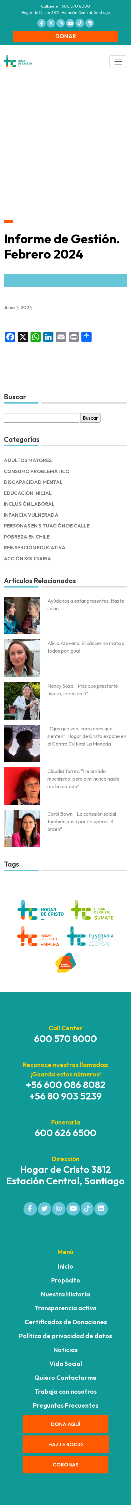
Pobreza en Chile (27, 537)
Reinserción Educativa (35, 548)
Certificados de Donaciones (65, 1322)
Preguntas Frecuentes (65, 1405)
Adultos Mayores (28, 460)
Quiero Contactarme (65, 1377)
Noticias (65, 1350)
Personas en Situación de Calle (47, 526)
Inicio (65, 1266)
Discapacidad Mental (33, 482)
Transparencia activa (66, 1308)
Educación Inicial (28, 493)
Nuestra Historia (65, 1294)
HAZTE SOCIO (65, 1444)
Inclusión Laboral (29, 504)
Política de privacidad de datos (65, 1336)
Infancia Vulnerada (31, 515)
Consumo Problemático (37, 471)
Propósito (65, 1280)
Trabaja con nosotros (66, 1391)
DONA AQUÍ (65, 1424)
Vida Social (65, 1364)
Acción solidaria (27, 559)
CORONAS (66, 1464)
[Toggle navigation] (118, 61)
